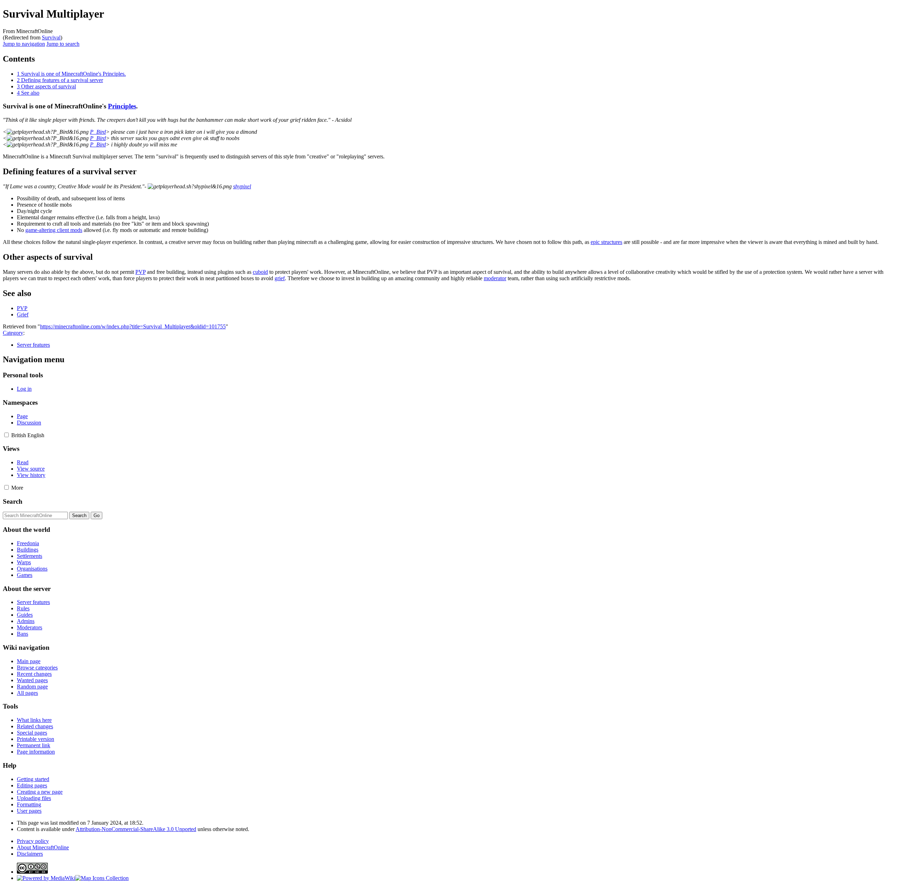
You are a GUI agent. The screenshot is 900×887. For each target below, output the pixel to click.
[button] (6, 435)
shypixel (242, 186)
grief (280, 278)
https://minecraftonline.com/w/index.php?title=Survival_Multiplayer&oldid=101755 (133, 326)
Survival (51, 37)
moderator (495, 278)
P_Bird (98, 132)
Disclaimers (30, 854)
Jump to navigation (24, 44)
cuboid (260, 272)
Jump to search (62, 44)
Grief (22, 314)
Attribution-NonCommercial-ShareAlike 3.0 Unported (136, 829)
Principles (122, 106)
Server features (33, 345)
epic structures (606, 242)
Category (13, 333)
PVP (140, 272)
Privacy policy (33, 841)
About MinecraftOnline (43, 847)
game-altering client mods (53, 230)
